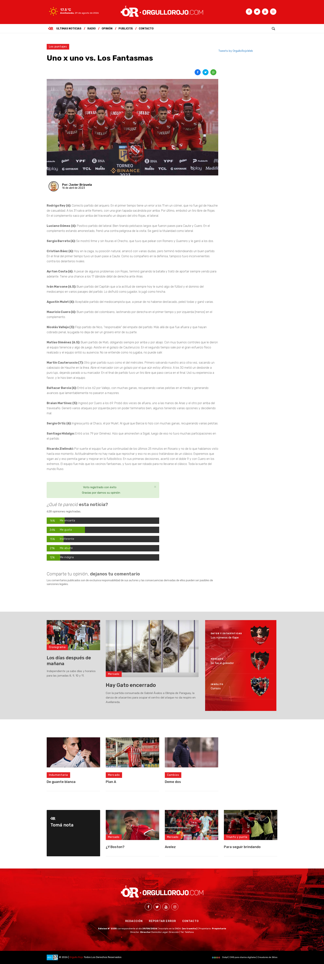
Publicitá (125, 28)
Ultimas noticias (68, 28)
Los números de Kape (225, 637)
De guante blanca (61, 782)
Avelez (170, 847)
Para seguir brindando (242, 847)
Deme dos (173, 782)
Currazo (216, 688)
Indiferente (67, 539)
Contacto (146, 28)
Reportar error (162, 921)
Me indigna (67, 557)
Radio (91, 28)
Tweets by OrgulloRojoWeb (235, 51)
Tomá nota (62, 825)
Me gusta (66, 529)
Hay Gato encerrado (131, 685)
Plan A (111, 782)
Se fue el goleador (222, 663)
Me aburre (66, 548)
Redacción (134, 921)
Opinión (107, 28)
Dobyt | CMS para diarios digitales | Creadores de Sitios (249, 957)
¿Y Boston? (115, 847)
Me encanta (67, 520)
